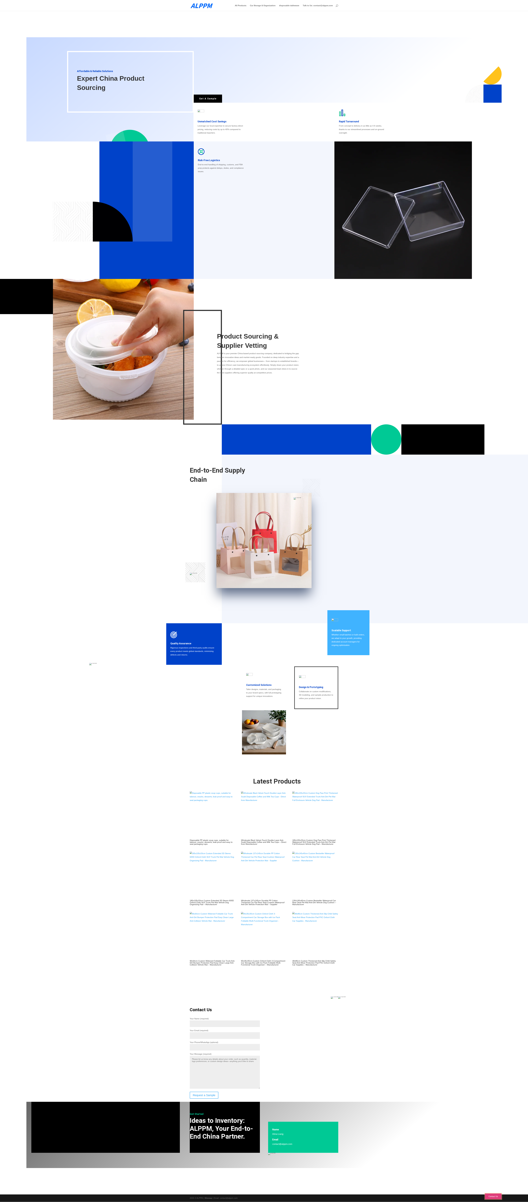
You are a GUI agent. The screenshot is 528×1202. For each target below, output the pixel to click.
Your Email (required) (199, 1030)
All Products (240, 6)
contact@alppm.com (282, 1144)
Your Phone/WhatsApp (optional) (204, 1042)
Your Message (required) (200, 1054)
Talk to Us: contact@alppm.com (318, 6)
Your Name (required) (199, 1019)
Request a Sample (204, 1095)
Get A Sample (208, 98)
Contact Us (493, 1196)
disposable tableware (289, 6)
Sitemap (208, 1198)
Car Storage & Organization (263, 6)
